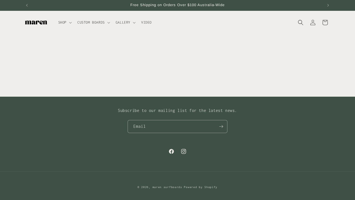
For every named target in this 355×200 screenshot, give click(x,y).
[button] (64, 22)
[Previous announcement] (27, 5)
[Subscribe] (221, 126)
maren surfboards (167, 187)
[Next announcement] (328, 5)
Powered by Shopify (200, 187)
